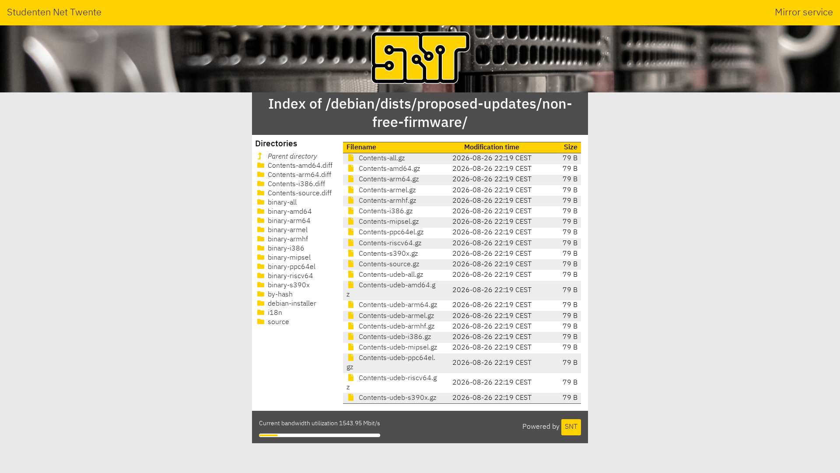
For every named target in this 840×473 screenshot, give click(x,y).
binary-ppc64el (290, 267)
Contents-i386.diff (295, 184)
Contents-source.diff (299, 193)
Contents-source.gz (388, 264)
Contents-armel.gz (386, 190)
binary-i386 (285, 248)
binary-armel (287, 230)
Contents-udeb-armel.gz (395, 316)
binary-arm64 (288, 221)
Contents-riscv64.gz (389, 243)
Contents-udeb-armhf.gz (395, 326)
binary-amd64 (289, 211)
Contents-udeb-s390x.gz (396, 398)
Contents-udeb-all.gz (390, 275)
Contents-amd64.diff (299, 165)
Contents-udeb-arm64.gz (397, 305)
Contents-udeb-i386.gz (394, 337)
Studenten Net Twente (54, 13)
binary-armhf (287, 239)
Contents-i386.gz (385, 211)
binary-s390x (288, 285)
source (277, 322)
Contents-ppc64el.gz (390, 232)
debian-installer (291, 303)
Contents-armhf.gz (386, 201)
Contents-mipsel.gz (388, 222)
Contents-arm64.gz (388, 179)
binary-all (281, 202)
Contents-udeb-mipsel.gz (397, 347)
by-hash (279, 294)
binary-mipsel (288, 257)
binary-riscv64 (289, 276)
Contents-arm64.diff (298, 175)
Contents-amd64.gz (388, 169)
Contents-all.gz (381, 158)
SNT (571, 427)
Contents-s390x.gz (387, 254)
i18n (274, 313)
